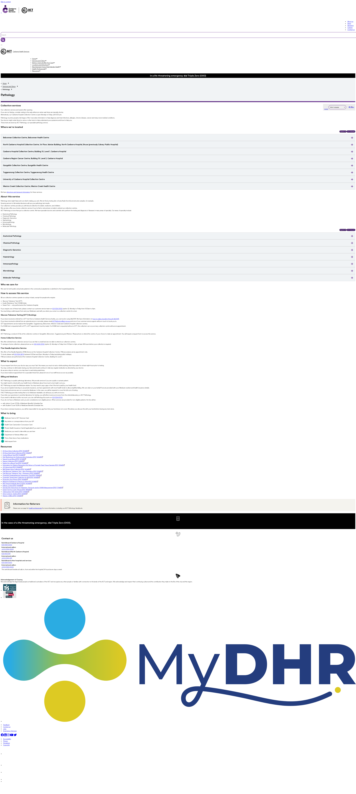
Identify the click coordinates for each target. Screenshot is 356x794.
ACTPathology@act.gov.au (61, 321)
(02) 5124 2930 (57, 309)
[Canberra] (10, 753)
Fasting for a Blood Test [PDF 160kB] (14, 463)
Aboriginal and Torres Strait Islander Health (46, 67)
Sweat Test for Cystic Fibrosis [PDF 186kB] (16, 490)
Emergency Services (10, 731)
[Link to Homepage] (178, 9)
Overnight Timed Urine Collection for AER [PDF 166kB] (20, 477)
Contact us (351, 30)
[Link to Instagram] (8, 735)
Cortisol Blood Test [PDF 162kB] (13, 455)
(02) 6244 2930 (39, 344)
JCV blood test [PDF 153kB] (12, 467)
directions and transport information (18, 192)
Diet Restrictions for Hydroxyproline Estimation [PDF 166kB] (22, 457)
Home (34, 59)
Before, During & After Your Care (42, 63)
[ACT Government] (10, 779)
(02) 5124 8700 (57, 397)
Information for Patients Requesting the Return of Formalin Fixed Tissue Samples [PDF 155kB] (33, 465)
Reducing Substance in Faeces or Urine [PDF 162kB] (19, 481)
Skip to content (6, 2)
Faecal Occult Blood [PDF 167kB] (13, 459)
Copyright (6, 745)
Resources (35, 71)
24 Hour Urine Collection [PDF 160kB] (15, 451)
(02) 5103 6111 (5, 554)
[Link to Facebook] (2, 735)
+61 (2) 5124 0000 (7, 549)
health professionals (35, 508)
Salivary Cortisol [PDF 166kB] (12, 485)
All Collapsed (351, 131)
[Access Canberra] (10, 772)
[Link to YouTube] (12, 735)
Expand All (343, 131)
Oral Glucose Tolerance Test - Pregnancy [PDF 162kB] (20, 473)
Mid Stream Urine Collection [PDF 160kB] (16, 469)
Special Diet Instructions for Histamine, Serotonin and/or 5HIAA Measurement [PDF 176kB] (32, 488)
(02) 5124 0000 (6, 545)
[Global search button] (3, 40)
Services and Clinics (38, 61)
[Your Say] (13, 765)
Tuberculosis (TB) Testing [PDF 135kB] (15, 492)
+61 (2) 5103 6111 (6, 558)
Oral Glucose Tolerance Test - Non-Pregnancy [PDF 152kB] (22, 471)
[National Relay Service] (10, 597)
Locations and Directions (40, 65)
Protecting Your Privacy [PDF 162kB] (14, 479)
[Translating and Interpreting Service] (10, 590)
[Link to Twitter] (15, 735)
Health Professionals (38, 69)
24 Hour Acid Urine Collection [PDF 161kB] (16, 453)
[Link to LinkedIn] (5, 735)
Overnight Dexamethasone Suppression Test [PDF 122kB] (21, 475)
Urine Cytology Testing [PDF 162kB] (14, 494)
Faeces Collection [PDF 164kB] (13, 461)
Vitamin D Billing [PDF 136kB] (12, 496)
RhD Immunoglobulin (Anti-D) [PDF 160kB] (16, 483)
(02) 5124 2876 (19, 354)
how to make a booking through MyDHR (106, 319)
